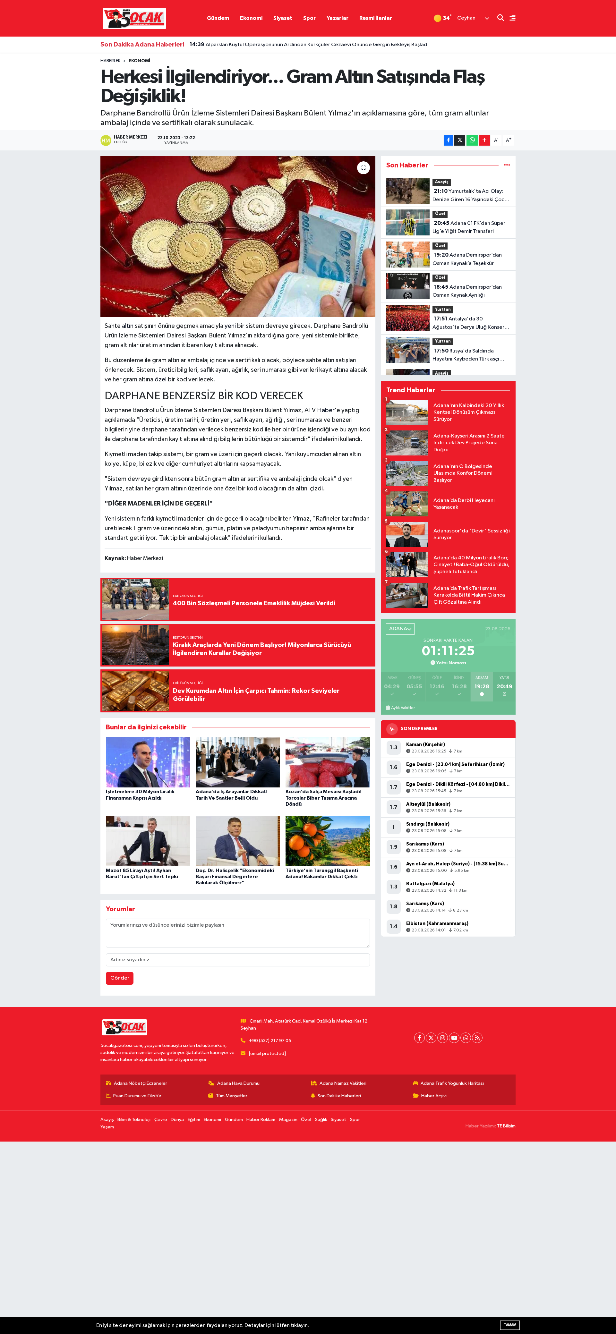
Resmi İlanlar (375, 18)
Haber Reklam (260, 1119)
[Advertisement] (192, 1238)
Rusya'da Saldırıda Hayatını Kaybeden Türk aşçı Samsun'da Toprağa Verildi (465, 355)
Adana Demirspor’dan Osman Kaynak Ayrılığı (467, 291)
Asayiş (442, 182)
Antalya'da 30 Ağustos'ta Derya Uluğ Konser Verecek (468, 323)
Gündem (218, 18)
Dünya (177, 1119)
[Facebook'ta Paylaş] (448, 140)
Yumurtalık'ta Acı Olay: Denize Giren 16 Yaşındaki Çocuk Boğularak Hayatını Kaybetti (471, 196)
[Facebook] (419, 1037)
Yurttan (443, 310)
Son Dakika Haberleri (339, 1095)
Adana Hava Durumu (238, 1083)
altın (127, 326)
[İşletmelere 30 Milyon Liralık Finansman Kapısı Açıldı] (148, 762)
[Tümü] (507, 165)
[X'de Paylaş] (459, 140)
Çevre (160, 1119)
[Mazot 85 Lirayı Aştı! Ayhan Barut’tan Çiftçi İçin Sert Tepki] (148, 840)
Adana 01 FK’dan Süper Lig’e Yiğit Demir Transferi (468, 227)
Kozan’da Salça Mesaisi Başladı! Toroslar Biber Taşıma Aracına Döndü (324, 797)
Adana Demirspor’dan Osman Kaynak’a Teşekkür (467, 259)
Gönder (119, 978)
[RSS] (477, 1037)
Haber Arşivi (434, 1095)
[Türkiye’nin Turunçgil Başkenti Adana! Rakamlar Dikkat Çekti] (328, 840)
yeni (230, 326)
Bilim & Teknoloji (133, 1119)
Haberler (110, 61)
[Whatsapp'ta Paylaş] (472, 140)
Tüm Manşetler (231, 1095)
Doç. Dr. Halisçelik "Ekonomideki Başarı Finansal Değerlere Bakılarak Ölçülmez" (235, 876)
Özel (440, 214)
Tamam (510, 1325)
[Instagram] (442, 1037)
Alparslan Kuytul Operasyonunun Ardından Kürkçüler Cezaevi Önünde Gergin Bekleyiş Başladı (309, 44)
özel (161, 379)
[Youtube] (454, 1037)
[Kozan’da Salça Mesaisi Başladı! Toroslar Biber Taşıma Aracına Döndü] (328, 762)
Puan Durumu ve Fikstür (137, 1095)
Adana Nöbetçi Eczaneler (140, 1083)
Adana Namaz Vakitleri (343, 1083)
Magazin (288, 1119)
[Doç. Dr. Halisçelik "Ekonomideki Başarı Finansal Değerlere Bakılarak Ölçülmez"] (238, 840)
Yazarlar (337, 18)
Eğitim (194, 1119)
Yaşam (107, 1127)
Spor (309, 18)
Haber (326, 410)
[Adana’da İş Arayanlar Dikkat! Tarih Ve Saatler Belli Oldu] (238, 762)
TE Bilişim (506, 1126)
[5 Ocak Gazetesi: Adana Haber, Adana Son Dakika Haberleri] (134, 18)
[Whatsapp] (465, 1037)
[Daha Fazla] (484, 140)
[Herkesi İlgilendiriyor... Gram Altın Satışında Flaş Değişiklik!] (237, 236)
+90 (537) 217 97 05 (270, 1040)
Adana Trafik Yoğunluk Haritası (452, 1083)
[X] (431, 1037)
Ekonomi (251, 18)
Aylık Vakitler (403, 708)
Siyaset (282, 18)
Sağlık (321, 1119)
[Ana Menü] (510, 18)
